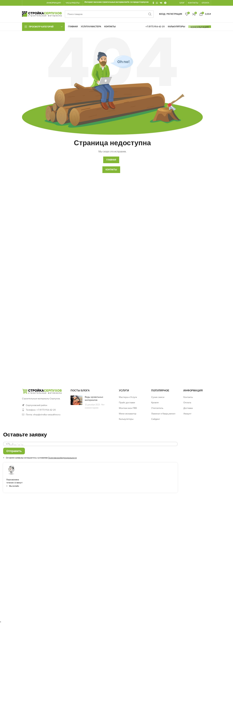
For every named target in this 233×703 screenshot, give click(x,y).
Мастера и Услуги (128, 397)
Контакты (188, 397)
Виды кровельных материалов (94, 398)
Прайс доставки (127, 402)
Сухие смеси (157, 397)
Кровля (155, 402)
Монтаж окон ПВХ (128, 408)
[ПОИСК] (150, 14)
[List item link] (44, 410)
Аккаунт (187, 413)
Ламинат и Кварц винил (163, 413)
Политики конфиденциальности (62, 458)
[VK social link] (161, 3)
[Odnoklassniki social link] (153, 3)
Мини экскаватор (127, 413)
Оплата (187, 402)
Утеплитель (157, 408)
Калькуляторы (126, 419)
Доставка (188, 408)
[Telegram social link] (165, 3)
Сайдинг (155, 419)
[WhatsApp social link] (157, 3)
